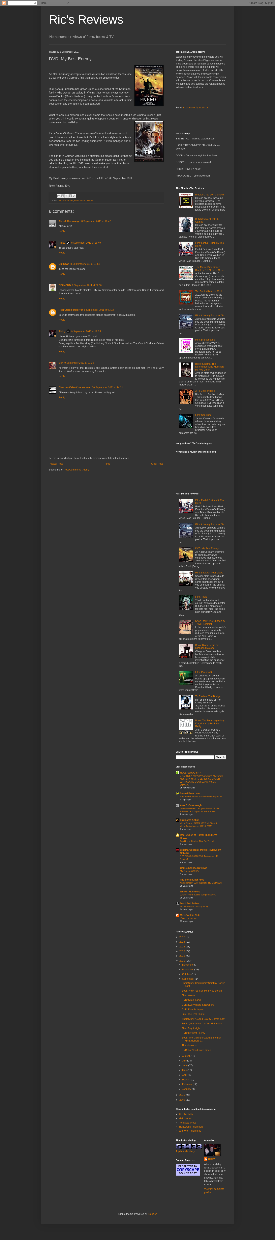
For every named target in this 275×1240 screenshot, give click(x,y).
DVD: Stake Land (191, 1000)
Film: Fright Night (191, 1028)
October (186, 974)
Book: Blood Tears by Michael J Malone (206, 646)
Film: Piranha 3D (204, 672)
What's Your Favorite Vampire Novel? (198, 894)
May (184, 1070)
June (185, 1065)
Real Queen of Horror (71, 309)
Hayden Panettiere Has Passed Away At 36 (201, 796)
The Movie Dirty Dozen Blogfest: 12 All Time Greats (210, 268)
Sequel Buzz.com (190, 793)
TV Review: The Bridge (207, 696)
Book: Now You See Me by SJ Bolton (202, 990)
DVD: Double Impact (193, 1009)
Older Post (157, 463)
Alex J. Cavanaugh (69, 221)
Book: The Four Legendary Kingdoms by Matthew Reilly (209, 723)
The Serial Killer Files (192, 879)
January (187, 1089)
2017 (182, 937)
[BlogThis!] (63, 196)
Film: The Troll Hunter (193, 1014)
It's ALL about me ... (189, 918)
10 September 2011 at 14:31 (107, 387)
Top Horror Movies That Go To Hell (197, 841)
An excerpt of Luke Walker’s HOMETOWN (201, 883)
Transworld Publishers (191, 1126)
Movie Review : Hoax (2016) (194, 906)
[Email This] (59, 196)
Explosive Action (189, 820)
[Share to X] (66, 196)
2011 (182, 960)
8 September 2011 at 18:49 (86, 242)
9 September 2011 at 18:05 (86, 331)
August (186, 1056)
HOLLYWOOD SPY (190, 772)
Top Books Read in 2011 (208, 291)
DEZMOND (65, 285)
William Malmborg (190, 891)
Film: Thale (201, 596)
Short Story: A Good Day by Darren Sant (203, 1019)
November (188, 969)
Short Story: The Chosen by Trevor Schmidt (210, 622)
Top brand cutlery (185, 1151)
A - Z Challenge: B (205, 390)
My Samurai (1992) (189, 871)
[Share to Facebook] (70, 196)
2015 (182, 941)
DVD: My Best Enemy (207, 548)
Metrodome (185, 1118)
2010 (182, 1095)
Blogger (152, 1214)
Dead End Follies (189, 903)
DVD (76, 200)
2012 (182, 955)
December (188, 964)
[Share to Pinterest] (74, 196)
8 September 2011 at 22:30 (87, 285)
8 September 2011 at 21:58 (85, 264)
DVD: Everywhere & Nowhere (198, 1004)
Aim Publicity (186, 1114)
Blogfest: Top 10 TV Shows (209, 194)
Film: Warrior (189, 995)
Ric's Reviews (86, 19)
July (184, 1060)
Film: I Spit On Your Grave (209, 572)
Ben (61, 362)
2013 (182, 951)
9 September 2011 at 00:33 (99, 309)
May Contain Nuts (190, 915)
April (185, 1075)
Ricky (62, 242)
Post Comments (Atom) (76, 469)
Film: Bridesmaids (205, 339)
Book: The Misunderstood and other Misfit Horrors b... (201, 1039)
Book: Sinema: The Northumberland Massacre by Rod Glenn (209, 366)
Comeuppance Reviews (193, 868)
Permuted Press (187, 1122)
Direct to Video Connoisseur (75, 387)
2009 (182, 1099)
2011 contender (65, 200)
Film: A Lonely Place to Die (209, 315)
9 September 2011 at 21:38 (79, 362)
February (187, 1084)
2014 (182, 946)
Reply (62, 231)
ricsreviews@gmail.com (196, 107)
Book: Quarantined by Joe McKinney (202, 1023)
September (188, 978)
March (186, 1079)
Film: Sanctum (203, 415)
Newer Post (56, 463)
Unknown (64, 264)
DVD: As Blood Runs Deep (196, 1050)
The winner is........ (191, 1045)
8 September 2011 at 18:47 (96, 221)
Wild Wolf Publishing (190, 1130)
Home (107, 463)
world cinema (86, 200)
